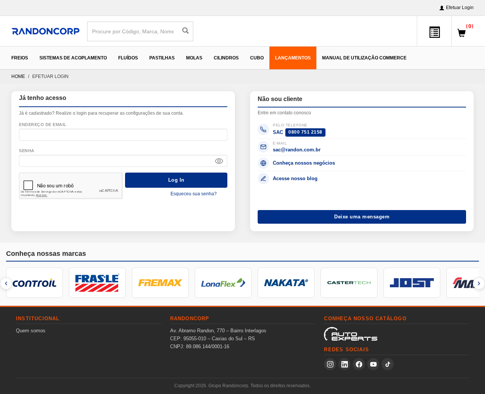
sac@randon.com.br (297, 150)
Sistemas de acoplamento (73, 58)
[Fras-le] (97, 283)
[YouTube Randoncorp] (373, 364)
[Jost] (411, 283)
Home (18, 76)
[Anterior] (6, 283)
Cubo (257, 58)
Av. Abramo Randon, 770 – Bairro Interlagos (218, 330)
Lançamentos (293, 58)
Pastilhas (162, 58)
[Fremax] (160, 283)
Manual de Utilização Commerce (364, 58)
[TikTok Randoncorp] (388, 364)
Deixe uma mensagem (362, 217)
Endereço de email (43, 124)
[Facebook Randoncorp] (359, 364)
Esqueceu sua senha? (194, 193)
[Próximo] (479, 283)
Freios (19, 58)
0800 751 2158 (305, 132)
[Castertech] (349, 283)
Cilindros (226, 58)
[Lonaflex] (223, 283)
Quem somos (30, 330)
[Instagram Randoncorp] (330, 364)
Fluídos (128, 58)
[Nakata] (286, 283)
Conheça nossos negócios (304, 163)
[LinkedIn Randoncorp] (344, 364)
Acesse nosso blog (295, 178)
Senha (26, 150)
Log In (176, 180)
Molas (194, 58)
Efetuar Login (460, 7)
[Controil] (34, 283)
